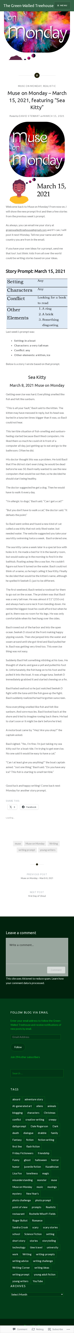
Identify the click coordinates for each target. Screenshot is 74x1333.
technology (18, 1247)
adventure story (34, 1099)
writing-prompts (45, 1254)
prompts (36, 1207)
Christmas (49, 1112)
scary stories (50, 1227)
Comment (56, 969)
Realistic (49, 86)
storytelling (49, 1240)
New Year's (32, 1193)
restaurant (18, 1213)
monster (42, 1180)
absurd (16, 1099)
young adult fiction (44, 1274)
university (52, 1247)
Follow (18, 1047)
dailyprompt (19, 1126)
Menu (63, 5)
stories (34, 1240)
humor (16, 1166)
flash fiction (33, 1146)
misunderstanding (22, 1180)
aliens (39, 1106)
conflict (16, 1119)
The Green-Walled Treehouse (28, 5)
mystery (17, 1193)
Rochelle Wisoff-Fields (42, 1213)
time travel (36, 1247)
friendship (43, 1153)
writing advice (20, 1260)
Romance (37, 1220)
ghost (27, 1159)
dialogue (28, 1132)
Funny (15, 1159)
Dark (55, 1126)
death (15, 1132)
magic (45, 1173)
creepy (52, 1119)
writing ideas (41, 1267)
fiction (30, 1139)
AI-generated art (22, 1106)
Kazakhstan (52, 1166)
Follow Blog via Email (29, 1012)
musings (52, 1186)
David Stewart (29, 116)
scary (35, 1227)
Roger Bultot (20, 1220)
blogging (17, 1112)
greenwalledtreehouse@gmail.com (26, 229)
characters (33, 1112)
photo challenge (21, 1200)
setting (50, 1234)
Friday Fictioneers (22, 1153)
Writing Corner (21, 1267)
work (15, 1254)
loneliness (32, 1173)
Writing (53, 843)
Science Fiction (33, 1234)
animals (51, 1106)
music (40, 1186)
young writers (47, 849)
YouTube (38, 1281)
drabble (42, 1132)
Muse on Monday (30, 86)
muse (18, 843)
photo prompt (43, 1200)
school (16, 1234)
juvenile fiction (32, 1166)
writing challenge (43, 1260)
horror (55, 1159)
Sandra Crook (20, 1227)
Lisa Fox (17, 1173)
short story (18, 1240)
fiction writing (46, 1139)
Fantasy (17, 1139)
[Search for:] (36, 1073)
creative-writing (34, 1119)
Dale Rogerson (39, 1126)
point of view (19, 1207)
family (54, 1132)
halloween (41, 1159)
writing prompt (27, 849)
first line (17, 1146)
